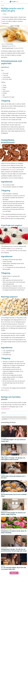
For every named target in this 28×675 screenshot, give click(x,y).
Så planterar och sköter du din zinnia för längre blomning (14, 531)
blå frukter (12, 248)
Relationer (3, 438)
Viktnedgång (4, 547)
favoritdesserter (5, 408)
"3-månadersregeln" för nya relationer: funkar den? (13, 440)
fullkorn (7, 390)
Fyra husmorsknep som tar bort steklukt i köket (14, 495)
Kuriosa (3, 474)
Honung (5, 267)
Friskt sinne (4, 456)
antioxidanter (12, 169)
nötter (6, 216)
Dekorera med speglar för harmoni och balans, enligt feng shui (13, 513)
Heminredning (4, 511)
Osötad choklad (5, 167)
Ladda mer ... (14, 573)
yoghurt (3, 250)
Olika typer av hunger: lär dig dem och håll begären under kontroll (13, 458)
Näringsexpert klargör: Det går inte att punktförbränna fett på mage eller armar (14, 550)
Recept (2, 5)
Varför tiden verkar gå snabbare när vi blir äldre (13, 477)
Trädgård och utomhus (6, 529)
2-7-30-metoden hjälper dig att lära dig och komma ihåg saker (13, 568)
